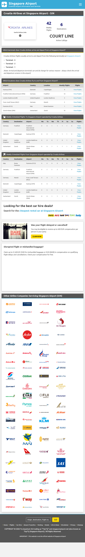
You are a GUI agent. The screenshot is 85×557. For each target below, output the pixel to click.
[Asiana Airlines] (61, 344)
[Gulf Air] (61, 405)
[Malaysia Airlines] (44, 428)
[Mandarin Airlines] (61, 427)
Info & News (55, 525)
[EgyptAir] (10, 386)
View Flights (77, 89)
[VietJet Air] (10, 507)
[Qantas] (27, 451)
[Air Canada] (44, 304)
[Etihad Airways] (61, 386)
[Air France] (27, 312)
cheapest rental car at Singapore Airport (41, 210)
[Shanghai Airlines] (27, 472)
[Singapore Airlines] (10, 481)
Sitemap (80, 525)
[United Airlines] (44, 499)
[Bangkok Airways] (44, 353)
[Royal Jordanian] (27, 462)
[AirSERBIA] (61, 335)
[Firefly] (10, 405)
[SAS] (61, 462)
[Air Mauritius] (27, 322)
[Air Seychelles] (10, 335)
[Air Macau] (10, 322)
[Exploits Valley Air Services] (27, 395)
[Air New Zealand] (44, 322)
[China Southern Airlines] (61, 368)
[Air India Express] (61, 312)
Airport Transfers (30, 525)
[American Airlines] (44, 344)
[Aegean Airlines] (27, 304)
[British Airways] (44, 362)
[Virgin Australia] (44, 507)
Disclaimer (65, 525)
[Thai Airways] (10, 491)
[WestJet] (61, 507)
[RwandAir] (44, 462)
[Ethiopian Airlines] (44, 386)
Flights (12, 525)
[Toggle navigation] (80, 4)
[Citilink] (27, 376)
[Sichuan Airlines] (61, 472)
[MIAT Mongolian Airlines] (10, 439)
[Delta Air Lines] (61, 376)
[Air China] (61, 304)
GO (55, 519)
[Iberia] (27, 412)
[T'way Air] (27, 499)
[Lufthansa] (27, 427)
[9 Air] (10, 304)
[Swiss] (61, 481)
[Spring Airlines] (27, 481)
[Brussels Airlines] (61, 362)
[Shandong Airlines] (10, 472)
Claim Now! (37, 236)
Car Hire (19, 525)
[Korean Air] (61, 419)
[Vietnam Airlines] (27, 507)
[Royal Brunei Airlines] (10, 462)
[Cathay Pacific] (10, 368)
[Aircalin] (44, 335)
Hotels (47, 525)
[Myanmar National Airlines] (44, 439)
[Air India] (44, 312)
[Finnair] (61, 396)
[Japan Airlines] (44, 412)
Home (6, 525)
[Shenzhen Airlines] (44, 472)
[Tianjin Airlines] (44, 491)
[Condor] (44, 376)
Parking (40, 525)
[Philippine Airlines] (10, 451)
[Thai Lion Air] (27, 491)
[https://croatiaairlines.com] (20, 35)
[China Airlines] (27, 368)
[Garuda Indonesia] (44, 405)
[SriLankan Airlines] (44, 481)
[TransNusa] (61, 491)
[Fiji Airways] (44, 395)
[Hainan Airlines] (10, 412)
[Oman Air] (61, 439)
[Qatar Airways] (44, 451)
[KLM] (44, 419)
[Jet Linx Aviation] (10, 419)
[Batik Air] (61, 353)
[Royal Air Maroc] (61, 451)
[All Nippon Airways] (27, 344)
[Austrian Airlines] (10, 353)
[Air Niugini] (61, 322)
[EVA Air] (10, 396)
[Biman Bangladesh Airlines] (27, 361)
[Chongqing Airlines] (10, 376)
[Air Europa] (10, 312)
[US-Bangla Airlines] (61, 499)
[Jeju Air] (61, 412)
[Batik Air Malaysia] (10, 362)
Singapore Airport (24, 4)
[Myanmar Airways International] (27, 439)
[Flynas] (27, 405)
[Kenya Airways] (27, 419)
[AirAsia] (27, 335)
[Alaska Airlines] (10, 344)
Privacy (72, 525)
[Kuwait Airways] (10, 427)
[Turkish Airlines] (10, 499)
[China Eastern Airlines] (44, 368)
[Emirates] (27, 386)
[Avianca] (27, 353)
